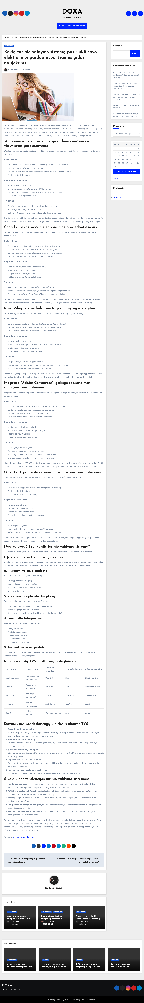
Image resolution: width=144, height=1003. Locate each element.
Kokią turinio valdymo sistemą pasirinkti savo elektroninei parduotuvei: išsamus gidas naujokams (50, 57)
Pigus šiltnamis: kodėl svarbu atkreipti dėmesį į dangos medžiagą (88, 918)
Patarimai (9, 46)
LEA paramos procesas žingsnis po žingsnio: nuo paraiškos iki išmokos (126, 96)
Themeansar (90, 999)
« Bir (116, 179)
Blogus (79, 999)
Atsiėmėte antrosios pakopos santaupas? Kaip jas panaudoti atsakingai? (19, 918)
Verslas (46, 960)
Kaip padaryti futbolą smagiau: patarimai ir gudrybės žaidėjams (51, 918)
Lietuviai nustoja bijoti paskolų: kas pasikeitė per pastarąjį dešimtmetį (126, 86)
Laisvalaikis (46, 912)
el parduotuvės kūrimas (23, 837)
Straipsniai (15, 70)
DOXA (72, 12)
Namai (79, 960)
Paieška (117, 46)
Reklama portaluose (76, 26)
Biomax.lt (117, 197)
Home (61, 26)
